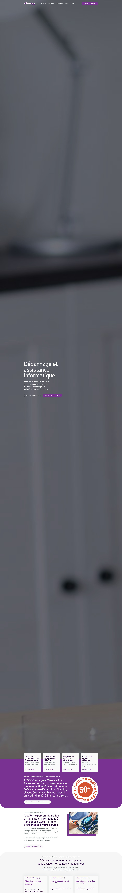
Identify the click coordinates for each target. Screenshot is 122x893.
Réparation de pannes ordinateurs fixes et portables (33, 882)
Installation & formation (57, 877)
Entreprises (60, 3)
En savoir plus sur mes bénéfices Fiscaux (37, 802)
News (66, 3)
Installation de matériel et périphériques (85, 882)
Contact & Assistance (90, 3)
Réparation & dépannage (32, 877)
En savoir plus (29, 769)
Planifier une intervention (52, 395)
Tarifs (72, 3)
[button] (43, 4)
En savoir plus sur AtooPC (33, 846)
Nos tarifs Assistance (32, 395)
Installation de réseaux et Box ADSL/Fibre (60, 882)
